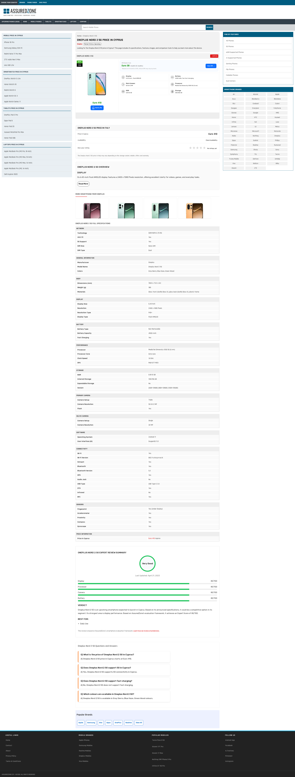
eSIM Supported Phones (235, 52)
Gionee (234, 113)
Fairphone (277, 108)
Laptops (73, 22)
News (25, 22)
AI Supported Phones (234, 58)
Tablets (48, 22)
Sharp (256, 150)
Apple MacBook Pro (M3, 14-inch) (16, 168)
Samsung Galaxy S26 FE (13, 48)
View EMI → (211, 66)
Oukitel (255, 140)
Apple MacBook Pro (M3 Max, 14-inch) (18, 163)
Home (79, 36)
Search (209, 27)
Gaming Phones (231, 63)
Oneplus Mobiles (85, 756)
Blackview (277, 99)
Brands (22, 2)
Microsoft (255, 131)
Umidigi (277, 159)
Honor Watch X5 (10, 84)
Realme (128, 722)
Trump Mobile (234, 159)
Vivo (100, 722)
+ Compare (214, 56)
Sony (277, 150)
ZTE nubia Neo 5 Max (12, 59)
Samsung (91, 722)
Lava (277, 122)
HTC (255, 117)
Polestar (234, 145)
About (8, 751)
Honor (234, 117)
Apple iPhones (84, 740)
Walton (255, 163)
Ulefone (255, 159)
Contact (9, 745)
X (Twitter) (229, 751)
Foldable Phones (232, 75)
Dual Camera (230, 81)
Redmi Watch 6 (10, 90)
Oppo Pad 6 (8, 120)
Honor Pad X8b (9, 138)
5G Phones (230, 46)
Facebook (228, 745)
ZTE (255, 168)
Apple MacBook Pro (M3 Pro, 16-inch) (17, 151)
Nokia (234, 136)
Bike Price (43, 2)
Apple (80, 722)
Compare (83, 22)
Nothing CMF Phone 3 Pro (161, 759)
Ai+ (234, 94)
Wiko (277, 163)
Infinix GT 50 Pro (158, 766)
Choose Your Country (9, 2)
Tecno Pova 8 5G (158, 740)
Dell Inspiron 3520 (11, 174)
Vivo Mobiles (83, 761)
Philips (277, 140)
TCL (255, 154)
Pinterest (228, 756)
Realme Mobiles (85, 751)
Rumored (277, 145)
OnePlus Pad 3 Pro (11, 115)
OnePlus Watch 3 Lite (12, 78)
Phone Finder (32, 2)
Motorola (277, 131)
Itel (255, 122)
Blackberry (255, 99)
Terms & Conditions (13, 761)
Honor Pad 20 (9, 126)
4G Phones (230, 41)
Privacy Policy (11, 756)
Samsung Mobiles (85, 745)
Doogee (234, 108)
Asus (234, 99)
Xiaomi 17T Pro (157, 746)
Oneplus (79, 44)
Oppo (108, 722)
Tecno (277, 154)
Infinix (234, 122)
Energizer (255, 108)
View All (139, 722)
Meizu (277, 127)
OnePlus (118, 722)
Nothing (255, 136)
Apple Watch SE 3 (11, 96)
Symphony (234, 154)
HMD (277, 113)
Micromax (234, 131)
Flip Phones (230, 69)
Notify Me (98, 108)
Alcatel (255, 94)
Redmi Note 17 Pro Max (13, 54)
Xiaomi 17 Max (157, 753)
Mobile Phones (36, 22)
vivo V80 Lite (9, 65)
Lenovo (233, 127)
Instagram (229, 761)
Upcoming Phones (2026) (11, 22)
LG (255, 127)
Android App (230, 740)
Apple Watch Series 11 (12, 101)
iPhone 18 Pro (9, 42)
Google (255, 113)
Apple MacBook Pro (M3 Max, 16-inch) (18, 157)
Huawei (277, 117)
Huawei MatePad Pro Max (14, 132)
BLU (234, 103)
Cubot (277, 103)
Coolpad (256, 103)
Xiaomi (234, 168)
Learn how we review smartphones (146, 631)
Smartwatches (60, 22)
